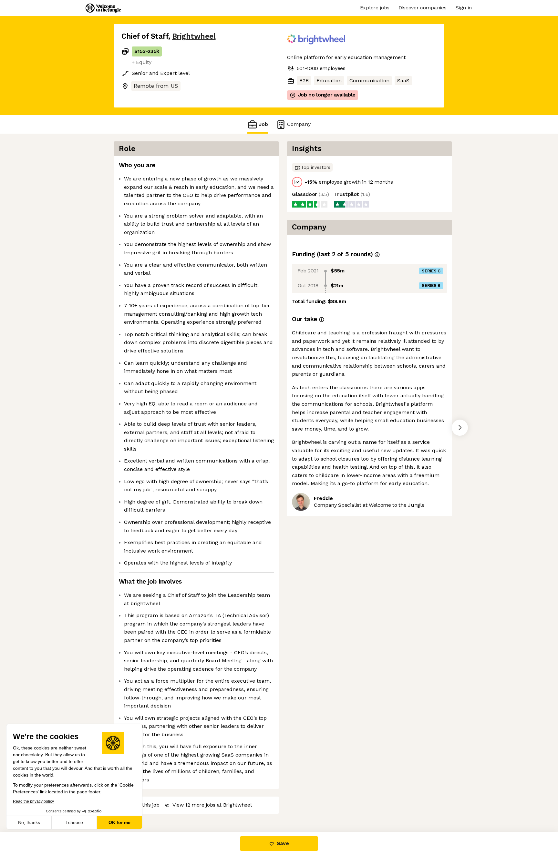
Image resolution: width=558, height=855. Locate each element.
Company (299, 124)
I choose (74, 822)
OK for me (119, 822)
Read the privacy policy (33, 801)
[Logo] (103, 8)
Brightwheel (194, 36)
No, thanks (29, 822)
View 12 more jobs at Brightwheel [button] (212, 805)
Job (263, 124)
